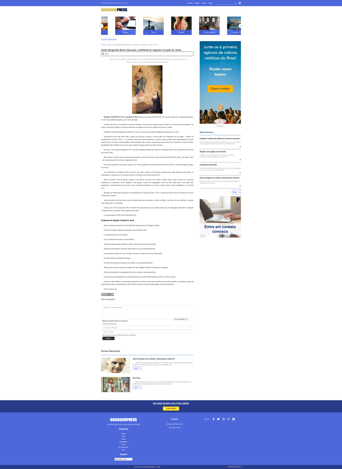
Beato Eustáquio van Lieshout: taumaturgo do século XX (154, 359)
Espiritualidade (109, 39)
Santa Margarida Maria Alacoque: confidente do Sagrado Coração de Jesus (141, 50)
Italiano (203, 3)
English (197, 3)
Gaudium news (105, 45)
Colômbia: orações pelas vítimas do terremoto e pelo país (220, 138)
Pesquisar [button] (220, 126)
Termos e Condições (234, 466)
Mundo (123, 444)
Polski (210, 3)
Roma (123, 450)
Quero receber (171, 408)
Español (190, 3)
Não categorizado (123, 447)
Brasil (123, 436)
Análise (123, 434)
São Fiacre (137, 378)
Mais (136, 368)
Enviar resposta (180, 319)
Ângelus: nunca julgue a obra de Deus (213, 152)
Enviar (108, 338)
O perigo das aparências (208, 165)
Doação (123, 439)
